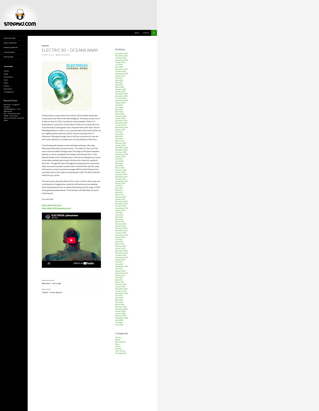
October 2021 (120, 71)
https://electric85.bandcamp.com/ (56, 208)
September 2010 (121, 293)
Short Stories (120, 351)
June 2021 (119, 80)
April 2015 (119, 242)
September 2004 (121, 318)
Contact (146, 33)
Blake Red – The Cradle (51, 281)
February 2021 (120, 89)
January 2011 (120, 286)
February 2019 (120, 143)
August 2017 (120, 183)
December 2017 (121, 174)
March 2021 (119, 87)
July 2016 (118, 212)
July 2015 (118, 239)
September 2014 (121, 257)
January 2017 (120, 199)
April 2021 (119, 85)
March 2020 (119, 114)
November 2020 (121, 96)
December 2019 (121, 121)
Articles (118, 337)
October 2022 (120, 58)
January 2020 (120, 118)
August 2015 (120, 237)
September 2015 (121, 235)
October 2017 (120, 179)
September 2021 (121, 73)
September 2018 (121, 154)
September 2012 (121, 266)
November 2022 (121, 56)
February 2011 (120, 284)
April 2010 (119, 302)
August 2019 (120, 130)
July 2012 (118, 269)
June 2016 (119, 215)
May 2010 (119, 300)
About (137, 33)
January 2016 (120, 226)
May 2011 (119, 280)
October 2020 (120, 98)
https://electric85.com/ (52, 205)
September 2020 (121, 100)
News (117, 344)
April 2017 (119, 192)
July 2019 (118, 132)
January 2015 (120, 248)
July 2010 (118, 295)
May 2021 (119, 82)
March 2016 (119, 221)
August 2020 (120, 103)
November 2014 (121, 253)
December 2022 (121, 53)
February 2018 (120, 170)
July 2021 (118, 78)
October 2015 (120, 233)
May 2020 (119, 109)
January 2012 (120, 271)
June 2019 (119, 134)
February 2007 (120, 316)
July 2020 (118, 105)
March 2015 (119, 244)
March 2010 (119, 304)
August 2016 (120, 210)
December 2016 (121, 201)
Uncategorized (121, 353)
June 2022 (119, 67)
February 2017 (120, 197)
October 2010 (120, 291)
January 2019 (120, 145)
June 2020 (119, 107)
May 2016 (119, 217)
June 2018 (119, 161)
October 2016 (120, 206)
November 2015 (121, 230)
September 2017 (121, 181)
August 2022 (120, 62)
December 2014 (121, 251)
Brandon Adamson (11, 47)
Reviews (45, 46)
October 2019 (120, 125)
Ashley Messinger (10, 43)
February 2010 (120, 307)
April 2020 (119, 112)
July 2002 (118, 322)
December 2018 (121, 147)
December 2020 (121, 94)
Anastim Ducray (63, 55)
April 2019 (119, 138)
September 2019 (121, 127)
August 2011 (120, 275)
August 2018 (120, 156)
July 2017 (118, 186)
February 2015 (120, 246)
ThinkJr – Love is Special (52, 290)
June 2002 (119, 325)
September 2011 (121, 273)
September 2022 (121, 60)
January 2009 (120, 311)
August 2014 (120, 260)
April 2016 (119, 219)
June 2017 (119, 188)
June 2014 (119, 264)
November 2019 (121, 123)
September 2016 (121, 208)
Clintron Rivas (9, 52)
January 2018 (120, 172)
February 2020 (120, 116)
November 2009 (121, 309)
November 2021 (121, 69)
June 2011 (119, 277)
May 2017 (119, 190)
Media (117, 340)
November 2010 (121, 289)
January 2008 (120, 313)
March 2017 (119, 195)
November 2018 (121, 150)
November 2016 (121, 204)
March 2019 (119, 141)
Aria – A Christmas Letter (12, 113)
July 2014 (118, 262)
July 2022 (118, 65)
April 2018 (119, 165)
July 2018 (118, 159)
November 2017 (121, 177)
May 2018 (119, 163)
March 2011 (119, 282)
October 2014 (120, 255)
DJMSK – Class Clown (11, 116)
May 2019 (119, 136)
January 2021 (120, 91)
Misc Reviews (120, 342)
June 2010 (119, 298)
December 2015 (121, 228)
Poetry (117, 346)
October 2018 (120, 152)
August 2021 (120, 76)
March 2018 (119, 168)
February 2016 (120, 224)
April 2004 (119, 320)
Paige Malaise (8, 57)
